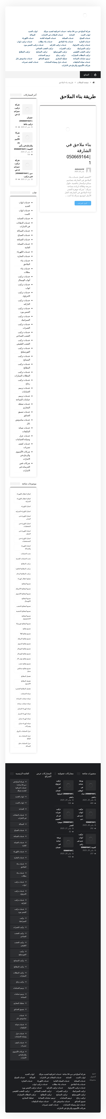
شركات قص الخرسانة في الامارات (24, 467)
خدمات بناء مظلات (25, 270)
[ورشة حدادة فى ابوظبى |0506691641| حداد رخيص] (91, 785)
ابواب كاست (19, 803)
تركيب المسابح (19, 960)
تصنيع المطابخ (26, 584)
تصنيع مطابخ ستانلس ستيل (24, 669)
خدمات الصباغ (24, 235)
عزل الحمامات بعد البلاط (25, 737)
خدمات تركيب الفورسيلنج (24, 350)
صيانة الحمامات (26, 694)
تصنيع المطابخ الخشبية (23, 611)
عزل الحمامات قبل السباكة (24, 744)
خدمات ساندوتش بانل (22, 421)
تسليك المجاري (19, 1003)
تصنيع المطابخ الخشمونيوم (26, 617)
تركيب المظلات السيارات (19, 974)
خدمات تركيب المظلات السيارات (22, 374)
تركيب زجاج (20, 982)
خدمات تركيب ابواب (24, 286)
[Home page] (94, 82)
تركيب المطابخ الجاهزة (23, 569)
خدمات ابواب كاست (24, 212)
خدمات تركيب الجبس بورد (24, 310)
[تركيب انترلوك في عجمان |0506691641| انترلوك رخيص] (68, 785)
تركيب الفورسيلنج (22, 953)
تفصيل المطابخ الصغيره (23, 689)
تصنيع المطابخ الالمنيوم (23, 594)
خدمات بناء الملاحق (25, 262)
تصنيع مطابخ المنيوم (24, 644)
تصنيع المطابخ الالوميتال (26, 599)
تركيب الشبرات (18, 927)
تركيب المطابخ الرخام (24, 574)
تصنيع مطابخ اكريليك (24, 639)
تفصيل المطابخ (26, 676)
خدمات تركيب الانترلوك (24, 294)
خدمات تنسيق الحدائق (24, 413)
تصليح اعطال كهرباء (24, 579)
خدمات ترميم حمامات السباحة (23, 397)
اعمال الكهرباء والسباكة (26, 547)
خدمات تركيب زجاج (24, 382)
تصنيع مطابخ (27, 629)
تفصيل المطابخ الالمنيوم (26, 682)
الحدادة (21, 809)
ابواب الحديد (19, 796)
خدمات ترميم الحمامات (24, 390)
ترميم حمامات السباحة (20, 995)
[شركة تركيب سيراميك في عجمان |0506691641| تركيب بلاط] (27, 109)
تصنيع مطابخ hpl (25, 634)
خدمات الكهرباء (23, 251)
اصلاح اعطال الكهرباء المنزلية (24, 500)
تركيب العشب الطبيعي (20, 944)
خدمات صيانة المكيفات (24, 429)
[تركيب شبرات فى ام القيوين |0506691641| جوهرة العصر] (68, 814)
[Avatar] (88, 170)
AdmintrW (79, 169)
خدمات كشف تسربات (24, 445)
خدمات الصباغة (23, 239)
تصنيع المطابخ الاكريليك (23, 589)
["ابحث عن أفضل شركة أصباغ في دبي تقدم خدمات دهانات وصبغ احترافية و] (85, 15)
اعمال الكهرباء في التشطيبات (25, 524)
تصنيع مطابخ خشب (24, 664)
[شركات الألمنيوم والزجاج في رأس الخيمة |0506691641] (27, 137)
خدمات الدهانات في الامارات (23, 224)
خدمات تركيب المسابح (24, 358)
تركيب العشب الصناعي (20, 934)
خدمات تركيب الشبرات (24, 326)
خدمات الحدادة (23, 218)
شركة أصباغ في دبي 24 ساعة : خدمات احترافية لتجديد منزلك (19, 786)
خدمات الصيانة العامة (23, 245)
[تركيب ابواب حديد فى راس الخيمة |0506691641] (91, 839)
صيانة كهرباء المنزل (24, 714)
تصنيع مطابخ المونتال (24, 649)
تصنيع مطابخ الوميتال (24, 654)
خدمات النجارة (24, 256)
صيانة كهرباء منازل (24, 719)
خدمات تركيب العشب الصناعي (23, 334)
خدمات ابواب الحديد (24, 204)
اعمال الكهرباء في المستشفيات (25, 539)
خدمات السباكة (23, 230)
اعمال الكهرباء (26, 506)
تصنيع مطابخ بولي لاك (24, 659)
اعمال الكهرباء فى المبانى (25, 517)
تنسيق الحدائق (19, 1009)
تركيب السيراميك (22, 919)
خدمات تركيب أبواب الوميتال (24, 278)
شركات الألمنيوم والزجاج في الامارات (23, 455)
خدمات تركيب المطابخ (24, 366)
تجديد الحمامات (26, 553)
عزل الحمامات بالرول (24, 731)
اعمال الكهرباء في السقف (25, 532)
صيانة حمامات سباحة (24, 704)
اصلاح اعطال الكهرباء (24, 494)
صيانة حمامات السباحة (23, 699)
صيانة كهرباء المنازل (24, 709)
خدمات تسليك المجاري (24, 405)
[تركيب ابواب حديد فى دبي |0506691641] (91, 814)
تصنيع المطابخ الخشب (23, 606)
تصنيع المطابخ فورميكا (23, 624)
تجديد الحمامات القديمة (23, 559)
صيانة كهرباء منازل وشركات (24, 724)
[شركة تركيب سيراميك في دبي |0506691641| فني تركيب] (27, 165)
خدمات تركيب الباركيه (24, 302)
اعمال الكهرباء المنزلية (23, 511)
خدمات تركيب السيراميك (24, 318)
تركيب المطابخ (26, 564)
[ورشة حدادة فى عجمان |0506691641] (68, 842)
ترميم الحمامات (18, 988)
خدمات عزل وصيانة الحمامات (23, 437)
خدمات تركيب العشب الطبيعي (23, 342)
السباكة (21, 824)
